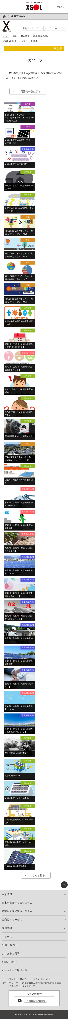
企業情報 (7, 894)
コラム (24, 41)
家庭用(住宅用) (10, 41)
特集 (15, 36)
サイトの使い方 (10, 986)
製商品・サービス (12, 919)
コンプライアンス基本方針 (16, 979)
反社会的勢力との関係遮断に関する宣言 (41, 983)
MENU (60, 6)
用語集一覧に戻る (30, 91)
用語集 (34, 41)
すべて (6, 36)
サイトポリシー (10, 983)
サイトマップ (28, 986)
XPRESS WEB (10, 945)
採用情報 (7, 928)
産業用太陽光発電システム (17, 911)
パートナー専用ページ (14, 970)
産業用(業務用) (40, 36)
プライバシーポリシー (44, 979)
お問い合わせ (9, 962)
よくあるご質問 (11, 953)
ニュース (7, 936)
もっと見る (38, 875)
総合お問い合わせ (37, 1001)
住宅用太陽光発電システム (17, 902)
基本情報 (25, 36)
